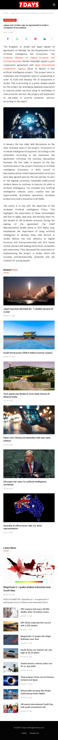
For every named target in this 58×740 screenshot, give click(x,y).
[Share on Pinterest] (35, 39)
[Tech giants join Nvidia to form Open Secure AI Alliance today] (29, 376)
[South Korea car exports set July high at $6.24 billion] (10, 653)
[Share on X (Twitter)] (26, 39)
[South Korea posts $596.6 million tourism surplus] (29, 335)
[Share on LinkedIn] (44, 39)
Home (5, 13)
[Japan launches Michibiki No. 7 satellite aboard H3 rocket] (29, 291)
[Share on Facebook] (7, 39)
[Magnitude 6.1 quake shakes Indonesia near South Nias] (29, 569)
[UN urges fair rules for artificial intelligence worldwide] (29, 463)
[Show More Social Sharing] (52, 39)
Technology (10, 20)
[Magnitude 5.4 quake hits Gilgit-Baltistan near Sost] (10, 640)
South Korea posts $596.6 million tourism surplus (27, 353)
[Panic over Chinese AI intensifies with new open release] (29, 419)
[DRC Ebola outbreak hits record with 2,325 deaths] (10, 626)
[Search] (53, 5)
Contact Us (34, 733)
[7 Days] (29, 4)
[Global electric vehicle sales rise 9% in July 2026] (10, 667)
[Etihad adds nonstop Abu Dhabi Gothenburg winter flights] (10, 694)
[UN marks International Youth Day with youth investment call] (10, 708)
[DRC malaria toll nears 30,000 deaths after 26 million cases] (10, 613)
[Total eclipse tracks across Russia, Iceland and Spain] (10, 681)
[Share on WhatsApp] (17, 39)
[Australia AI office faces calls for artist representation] (29, 507)
